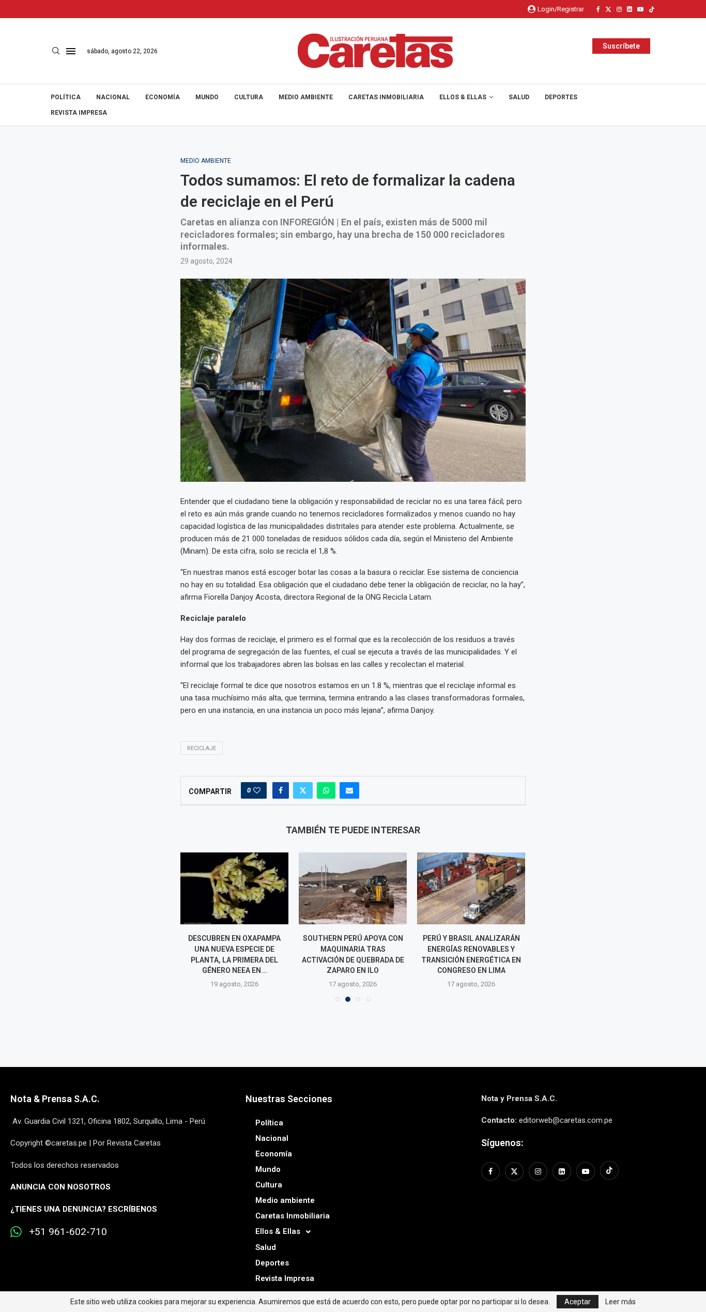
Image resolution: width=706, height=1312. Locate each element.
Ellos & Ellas (462, 97)
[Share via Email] (349, 790)
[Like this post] (256, 790)
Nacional (113, 97)
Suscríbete (621, 46)
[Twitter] (608, 9)
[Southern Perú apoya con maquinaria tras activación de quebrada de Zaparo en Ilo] (353, 888)
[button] (194, 926)
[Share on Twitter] (303, 790)
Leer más (620, 1301)
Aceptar (577, 1302)
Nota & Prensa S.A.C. (55, 1098)
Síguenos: (502, 1142)
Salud (519, 97)
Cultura (248, 97)
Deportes (561, 97)
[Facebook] (598, 9)
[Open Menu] (70, 51)
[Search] (56, 51)
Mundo (207, 97)
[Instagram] (619, 9)
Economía (162, 97)
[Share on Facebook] (280, 790)
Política (66, 97)
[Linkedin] (629, 9)
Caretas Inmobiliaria (386, 97)
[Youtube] (640, 9)
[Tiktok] (651, 9)
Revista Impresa (79, 112)
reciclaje (201, 748)
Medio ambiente (306, 97)
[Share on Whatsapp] (326, 790)
